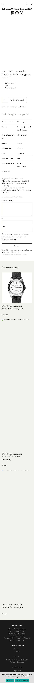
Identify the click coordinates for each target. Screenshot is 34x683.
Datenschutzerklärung (22, 680)
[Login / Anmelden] (26, 3)
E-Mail (4, 226)
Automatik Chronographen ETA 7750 (17, 638)
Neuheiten (22, 107)
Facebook (17, 649)
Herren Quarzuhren (17, 636)
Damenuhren (16, 107)
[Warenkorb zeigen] (31, 3)
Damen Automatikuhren (17, 629)
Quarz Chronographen (17, 640)
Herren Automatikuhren (17, 633)
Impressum (17, 670)
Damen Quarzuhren (17, 631)
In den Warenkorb (17, 100)
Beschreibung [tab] (7, 114)
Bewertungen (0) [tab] (21, 114)
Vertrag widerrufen (17, 662)
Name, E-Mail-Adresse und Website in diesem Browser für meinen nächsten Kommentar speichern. (15, 236)
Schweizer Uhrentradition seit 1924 (17, 9)
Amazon (17, 651)
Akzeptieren (9, 680)
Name (4, 219)
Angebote (10, 107)
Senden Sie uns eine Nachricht (17, 660)
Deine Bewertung (8, 197)
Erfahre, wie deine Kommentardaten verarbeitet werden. (14, 253)
